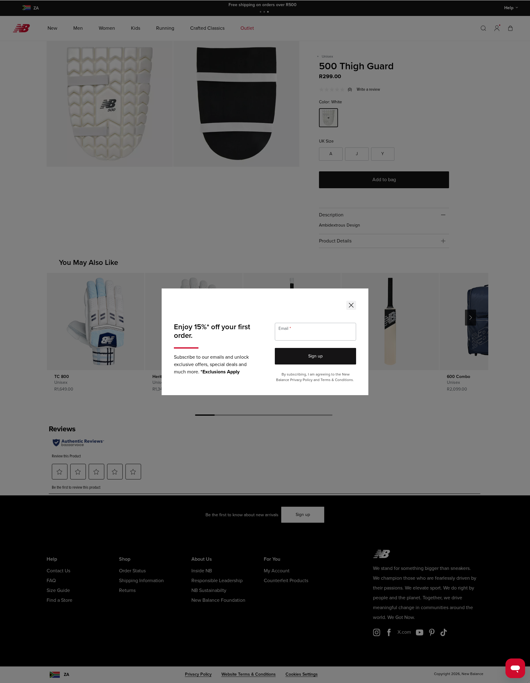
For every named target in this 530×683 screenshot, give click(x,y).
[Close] (351, 305)
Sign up (315, 356)
